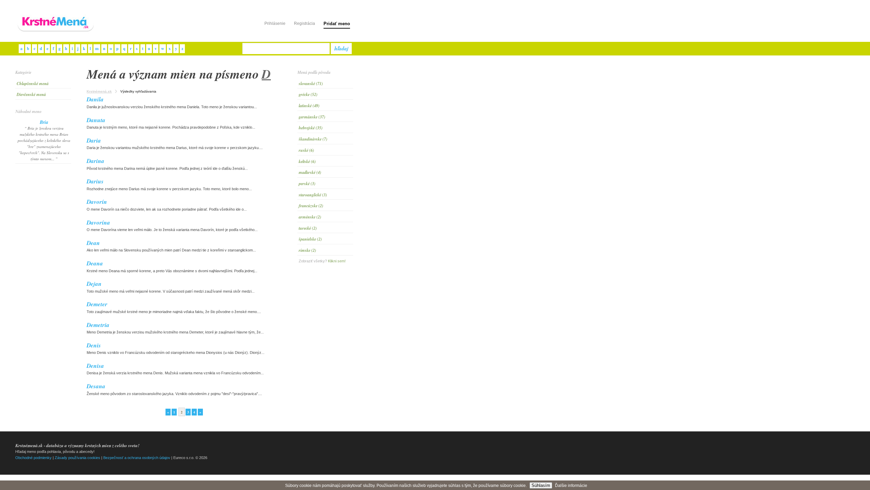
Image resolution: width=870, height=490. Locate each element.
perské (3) (307, 183)
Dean (93, 243)
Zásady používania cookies (77, 458)
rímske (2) (307, 250)
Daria (94, 140)
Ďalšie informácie (571, 485)
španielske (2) (310, 239)
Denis (94, 345)
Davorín (97, 201)
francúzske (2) (311, 206)
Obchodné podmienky (33, 458)
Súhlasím (541, 485)
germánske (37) (312, 117)
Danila (95, 99)
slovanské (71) (311, 83)
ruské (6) (306, 150)
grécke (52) (308, 94)
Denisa (95, 365)
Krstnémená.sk (99, 91)
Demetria (98, 325)
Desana (96, 386)
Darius (95, 181)
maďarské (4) (310, 172)
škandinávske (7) (313, 139)
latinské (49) (309, 106)
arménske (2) (310, 217)
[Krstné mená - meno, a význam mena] (56, 32)
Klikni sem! (337, 261)
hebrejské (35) (311, 128)
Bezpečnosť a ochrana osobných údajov (136, 458)
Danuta (96, 120)
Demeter (97, 304)
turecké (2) (308, 228)
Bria (44, 122)
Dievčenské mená (31, 94)
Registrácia (304, 23)
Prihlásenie (274, 23)
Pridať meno (337, 23)
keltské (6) (307, 161)
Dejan (94, 283)
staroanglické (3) (313, 195)
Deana (95, 263)
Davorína (98, 222)
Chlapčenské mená (33, 83)
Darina (95, 161)
